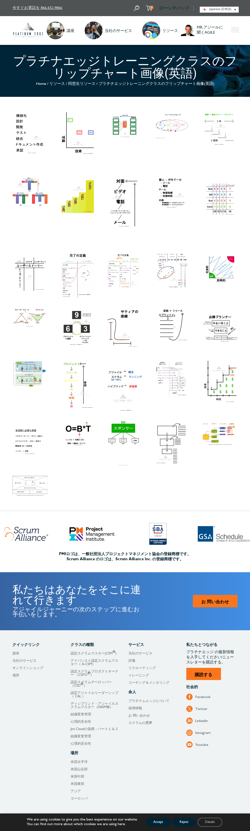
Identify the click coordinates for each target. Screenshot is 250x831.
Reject (184, 822)
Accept (158, 822)
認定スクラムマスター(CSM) (93, 653)
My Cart (152, 7)
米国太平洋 (79, 762)
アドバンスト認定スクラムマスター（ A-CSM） (94, 662)
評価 (131, 661)
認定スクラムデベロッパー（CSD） (91, 684)
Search (137, 8)
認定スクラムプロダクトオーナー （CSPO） (94, 673)
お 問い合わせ (215, 601)
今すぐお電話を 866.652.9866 (37, 7)
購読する (203, 674)
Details (210, 822)
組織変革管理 (81, 714)
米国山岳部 (79, 769)
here (121, 824)
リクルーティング (142, 668)
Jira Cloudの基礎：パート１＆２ (94, 729)
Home (41, 84)
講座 (70, 30)
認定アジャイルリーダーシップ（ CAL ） (94, 694)
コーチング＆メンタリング (148, 683)
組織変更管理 (81, 736)
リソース (170, 30)
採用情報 (135, 708)
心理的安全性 (81, 722)
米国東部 (77, 784)
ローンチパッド (174, 8)
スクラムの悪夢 (140, 723)
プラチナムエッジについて (148, 701)
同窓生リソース (81, 84)
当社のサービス (118, 30)
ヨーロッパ (79, 799)
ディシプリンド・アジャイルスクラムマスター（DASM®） (94, 705)
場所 (15, 675)
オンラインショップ (27, 668)
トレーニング (138, 675)
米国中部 (77, 777)
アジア (76, 791)
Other (235, 30)
